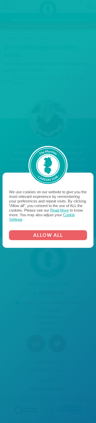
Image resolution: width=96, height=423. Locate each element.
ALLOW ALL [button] (48, 235)
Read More (59, 210)
